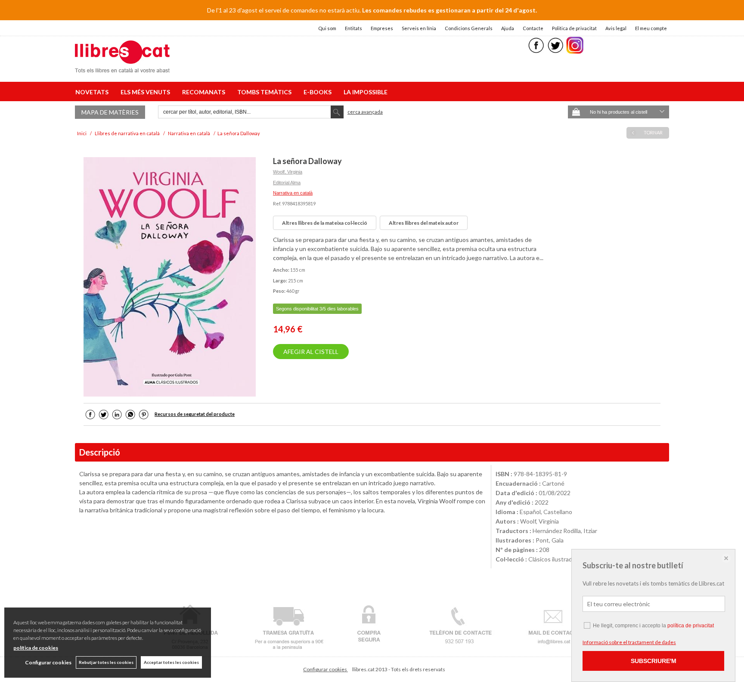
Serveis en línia (419, 28)
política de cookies (35, 648)
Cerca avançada (365, 112)
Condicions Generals (469, 28)
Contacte (533, 28)
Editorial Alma (287, 182)
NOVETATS (93, 92)
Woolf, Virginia (287, 171)
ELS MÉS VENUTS (147, 92)
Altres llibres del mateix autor (424, 223)
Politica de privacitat (574, 28)
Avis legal (615, 28)
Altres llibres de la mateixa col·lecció (324, 223)
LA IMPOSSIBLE (366, 92)
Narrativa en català (293, 192)
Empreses (382, 28)
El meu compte (651, 28)
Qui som (327, 28)
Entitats (353, 28)
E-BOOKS (319, 92)
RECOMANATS (205, 92)
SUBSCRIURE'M (653, 660)
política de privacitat (690, 626)
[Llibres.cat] (122, 67)
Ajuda (507, 28)
